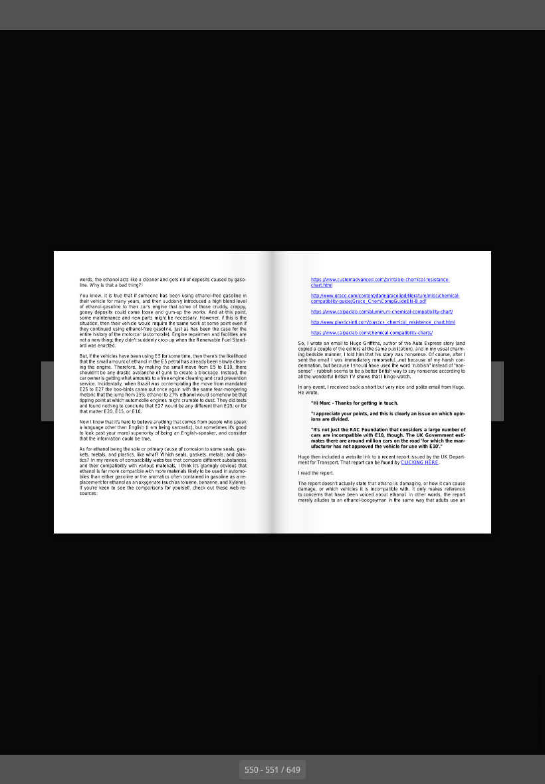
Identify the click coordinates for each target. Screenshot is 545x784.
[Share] (496, 15)
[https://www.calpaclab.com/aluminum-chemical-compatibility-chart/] (382, 311)
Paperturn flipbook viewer (539, 711)
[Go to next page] (320, 769)
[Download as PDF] (79, 15)
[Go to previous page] (224, 769)
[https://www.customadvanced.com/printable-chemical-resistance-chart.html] (380, 279)
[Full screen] (526, 15)
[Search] (19, 15)
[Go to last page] (349, 769)
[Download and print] (109, 15)
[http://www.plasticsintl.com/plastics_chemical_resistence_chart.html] (383, 321)
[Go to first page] (195, 769)
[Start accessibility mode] (139, 15)
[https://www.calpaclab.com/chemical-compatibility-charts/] (372, 332)
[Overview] (49, 15)
